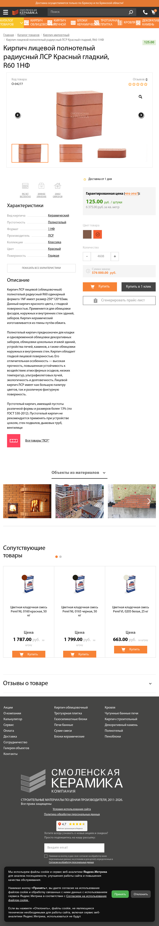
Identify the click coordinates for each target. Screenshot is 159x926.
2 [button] (60, 556)
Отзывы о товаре (25, 683)
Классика (54, 242)
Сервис (9, 725)
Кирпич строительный (121, 719)
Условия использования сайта (72, 809)
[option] (79, 115)
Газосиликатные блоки (70, 719)
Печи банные (63, 725)
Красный (54, 249)
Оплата (9, 731)
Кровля (110, 707)
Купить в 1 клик (138, 287)
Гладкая (53, 255)
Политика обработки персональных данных (72, 814)
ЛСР (51, 235)
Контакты (11, 754)
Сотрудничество (15, 742)
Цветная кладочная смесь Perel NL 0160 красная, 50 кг (28, 611)
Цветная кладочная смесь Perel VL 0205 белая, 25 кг (130, 609)
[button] (25, 190)
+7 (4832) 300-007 (145, 12)
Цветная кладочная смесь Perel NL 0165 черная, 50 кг (79, 611)
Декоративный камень (121, 725)
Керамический (58, 215)
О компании (12, 713)
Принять (120, 894)
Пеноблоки (113, 736)
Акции (8, 707)
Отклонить (141, 894)
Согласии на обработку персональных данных (71, 862)
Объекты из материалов (75, 473)
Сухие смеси (63, 731)
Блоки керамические (69, 736)
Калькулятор (13, 719)
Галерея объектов (16, 748)
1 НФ (51, 229)
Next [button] (141, 115)
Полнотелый (57, 222)
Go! (131, 12)
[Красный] (97, 234)
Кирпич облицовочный (71, 707)
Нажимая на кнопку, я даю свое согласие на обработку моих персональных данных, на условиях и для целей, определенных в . (81, 859)
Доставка (10, 736)
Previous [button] (18, 115)
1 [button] (56, 556)
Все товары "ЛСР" (37, 440)
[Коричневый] (87, 234)
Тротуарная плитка (68, 713)
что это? (131, 194)
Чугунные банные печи (121, 713)
